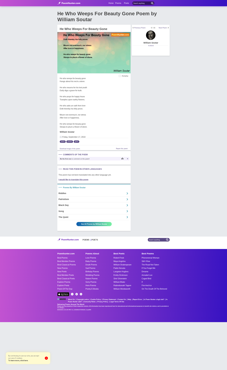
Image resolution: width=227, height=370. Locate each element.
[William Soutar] (150, 35)
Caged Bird (146, 279)
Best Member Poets (65, 275)
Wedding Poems (92, 275)
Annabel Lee (147, 275)
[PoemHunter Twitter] (76, 294)
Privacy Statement (109, 299)
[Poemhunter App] (63, 294)
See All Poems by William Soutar (94, 224)
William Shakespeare (122, 265)
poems (70, 141)
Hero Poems (90, 285)
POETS (95, 240)
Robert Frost (119, 258)
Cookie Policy (96, 299)
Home (111, 3)
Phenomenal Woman (150, 258)
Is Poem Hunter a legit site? (154, 299)
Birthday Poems (92, 272)
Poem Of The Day (64, 289)
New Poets (62, 272)
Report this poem (122, 148)
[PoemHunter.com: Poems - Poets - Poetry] (68, 3)
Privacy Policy (102, 302)
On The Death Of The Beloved (154, 289)
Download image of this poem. (70, 149)
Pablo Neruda (119, 268)
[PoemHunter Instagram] (81, 294)
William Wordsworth (122, 289)
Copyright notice (83, 299)
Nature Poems (91, 279)
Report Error (137, 299)
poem (63, 141)
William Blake (119, 282)
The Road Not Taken (150, 265)
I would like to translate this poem (73, 180)
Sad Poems (90, 268)
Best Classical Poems (66, 265)
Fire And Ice (147, 285)
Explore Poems (63, 282)
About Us (71, 299)
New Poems (62, 268)
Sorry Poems (90, 282)
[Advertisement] (35, 346)
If (142, 282)
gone (76, 141)
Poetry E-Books (92, 289)
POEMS (86, 240)
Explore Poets (63, 285)
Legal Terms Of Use (117, 302)
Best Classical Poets (66, 279)
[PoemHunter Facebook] (72, 294)
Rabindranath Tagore (122, 285)
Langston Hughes (121, 272)
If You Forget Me (148, 268)
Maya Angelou (120, 261)
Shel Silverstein (120, 279)
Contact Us (122, 299)
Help (129, 299)
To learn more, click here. (18, 360)
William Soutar (67, 132)
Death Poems (91, 265)
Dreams (145, 272)
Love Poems (90, 258)
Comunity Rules (90, 302)
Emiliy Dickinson (121, 275)
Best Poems (62, 258)
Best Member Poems (66, 261)
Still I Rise (146, 261)
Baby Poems (90, 261)
